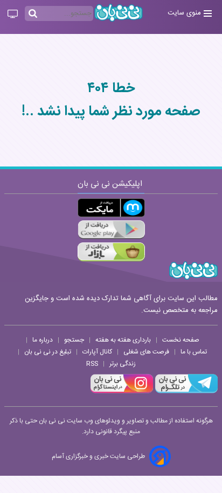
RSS (92, 363)
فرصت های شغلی (146, 351)
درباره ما (42, 340)
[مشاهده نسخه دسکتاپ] (12, 14)
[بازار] (111, 251)
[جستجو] (33, 14)
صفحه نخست (180, 340)
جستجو (74, 340)
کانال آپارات (97, 351)
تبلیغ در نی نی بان (47, 351)
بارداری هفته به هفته (123, 340)
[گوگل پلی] (111, 229)
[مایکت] (111, 207)
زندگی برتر (122, 363)
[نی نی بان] (118, 13)
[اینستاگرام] (122, 392)
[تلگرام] (185, 392)
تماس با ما (194, 351)
